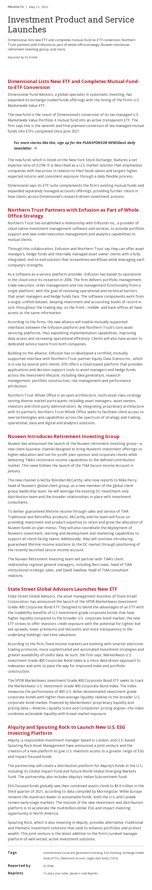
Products (16, 7)
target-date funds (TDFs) (102, 858)
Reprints (92, 873)
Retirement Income (73, 858)
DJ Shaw (31, 57)
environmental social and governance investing (73, 853)
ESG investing (112, 853)
